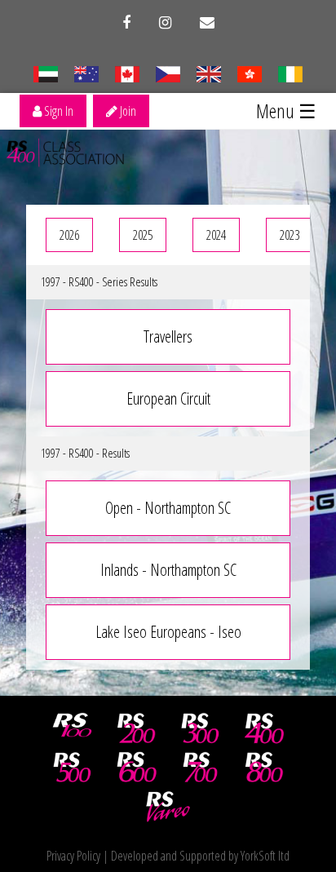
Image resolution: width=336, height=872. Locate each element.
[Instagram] (165, 23)
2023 (289, 235)
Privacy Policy (73, 856)
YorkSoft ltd (265, 856)
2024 (216, 235)
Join (126, 111)
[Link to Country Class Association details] (45, 73)
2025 (143, 235)
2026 (69, 235)
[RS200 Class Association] (136, 728)
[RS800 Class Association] (264, 767)
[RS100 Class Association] (73, 728)
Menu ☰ (286, 110)
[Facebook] (126, 23)
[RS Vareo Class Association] (168, 806)
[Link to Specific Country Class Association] (208, 73)
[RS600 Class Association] (136, 767)
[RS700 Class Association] (201, 767)
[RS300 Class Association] (201, 728)
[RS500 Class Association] (73, 767)
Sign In (57, 111)
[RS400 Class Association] (264, 728)
